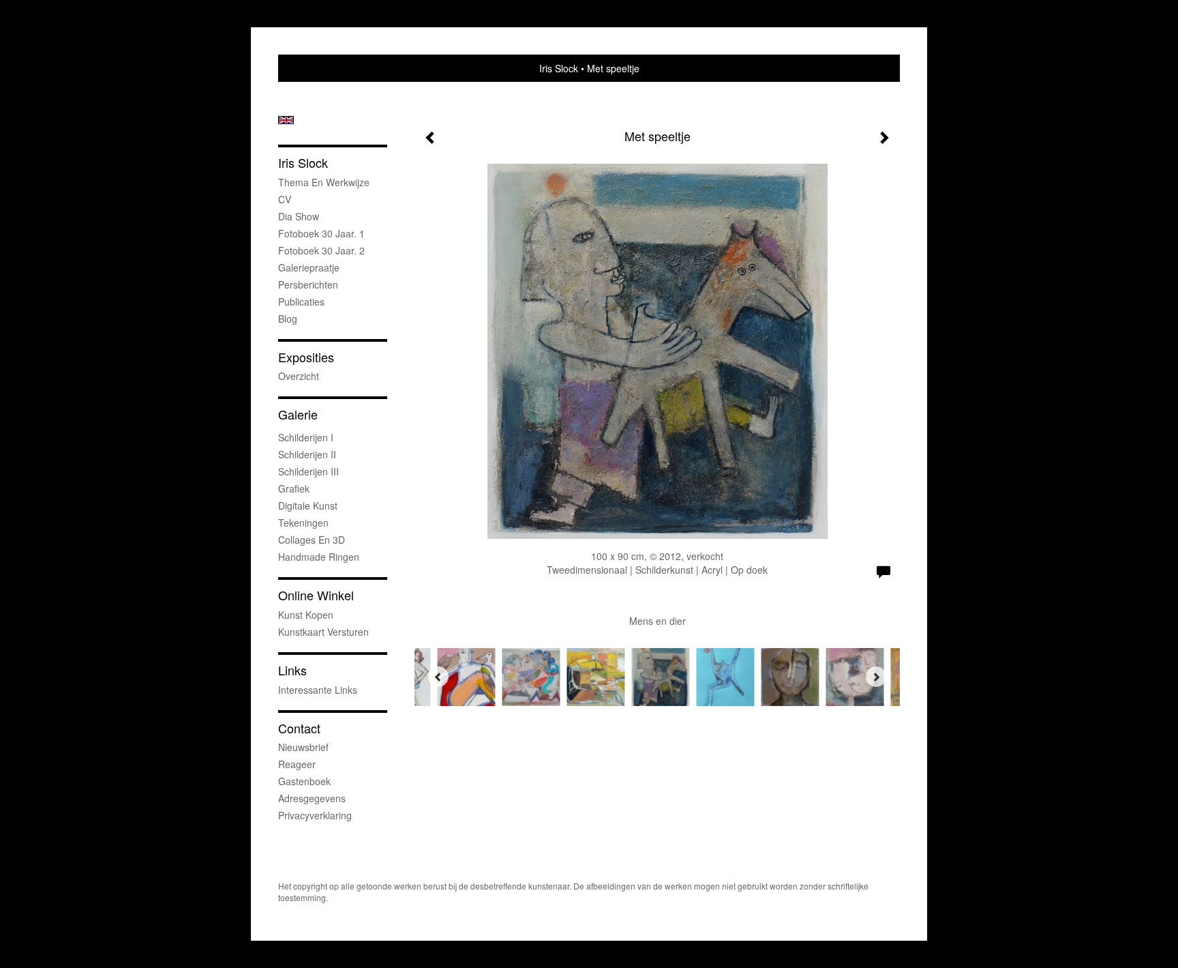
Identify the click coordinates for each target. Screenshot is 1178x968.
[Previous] (438, 676)
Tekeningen (303, 522)
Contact (299, 728)
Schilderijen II (307, 454)
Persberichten (308, 284)
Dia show (298, 216)
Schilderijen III (308, 471)
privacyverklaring (315, 815)
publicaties (301, 301)
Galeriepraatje (308, 267)
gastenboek (304, 781)
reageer (297, 764)
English (286, 120)
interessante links (317, 689)
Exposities (306, 357)
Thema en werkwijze (323, 182)
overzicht (298, 376)
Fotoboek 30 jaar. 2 (321, 250)
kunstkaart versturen (323, 632)
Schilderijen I (305, 437)
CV (284, 199)
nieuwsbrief (303, 747)
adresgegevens (312, 798)
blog (287, 318)
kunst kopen (305, 614)
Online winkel (316, 595)
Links (292, 670)
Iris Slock (558, 68)
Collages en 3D (311, 539)
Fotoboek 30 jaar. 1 (321, 233)
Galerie (298, 414)
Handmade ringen (318, 556)
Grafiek (293, 488)
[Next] (876, 676)
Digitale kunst (307, 505)
